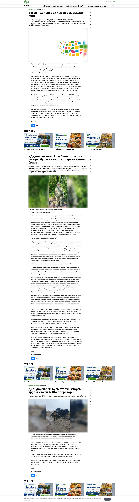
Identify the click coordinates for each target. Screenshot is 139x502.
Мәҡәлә (26, 5)
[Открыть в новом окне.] (34, 125)
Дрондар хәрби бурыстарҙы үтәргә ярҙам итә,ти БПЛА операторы (75, 5)
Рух (26, 1)
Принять (107, 499)
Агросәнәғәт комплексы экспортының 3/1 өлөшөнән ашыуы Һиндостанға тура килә (98, 5)
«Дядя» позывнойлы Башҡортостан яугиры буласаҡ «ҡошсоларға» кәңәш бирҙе (53, 5)
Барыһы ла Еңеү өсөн (34, 153)
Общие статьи (32, 9)
